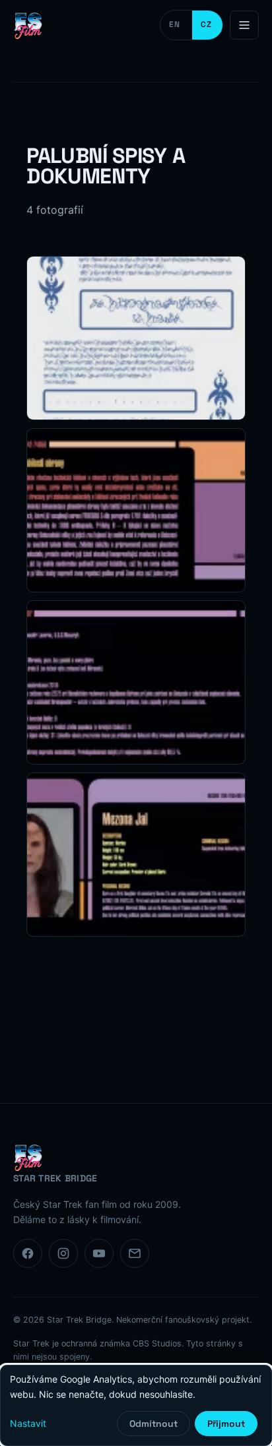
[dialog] (136, 1405)
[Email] (134, 1253)
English (176, 25)
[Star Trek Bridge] (29, 25)
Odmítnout (153, 1424)
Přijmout (226, 1424)
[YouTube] (99, 1253)
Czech (207, 25)
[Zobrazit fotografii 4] (136, 854)
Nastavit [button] (28, 1423)
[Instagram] (63, 1253)
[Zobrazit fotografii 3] (136, 682)
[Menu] (244, 25)
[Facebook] (27, 1253)
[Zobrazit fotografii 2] (136, 510)
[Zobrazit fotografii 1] (136, 338)
